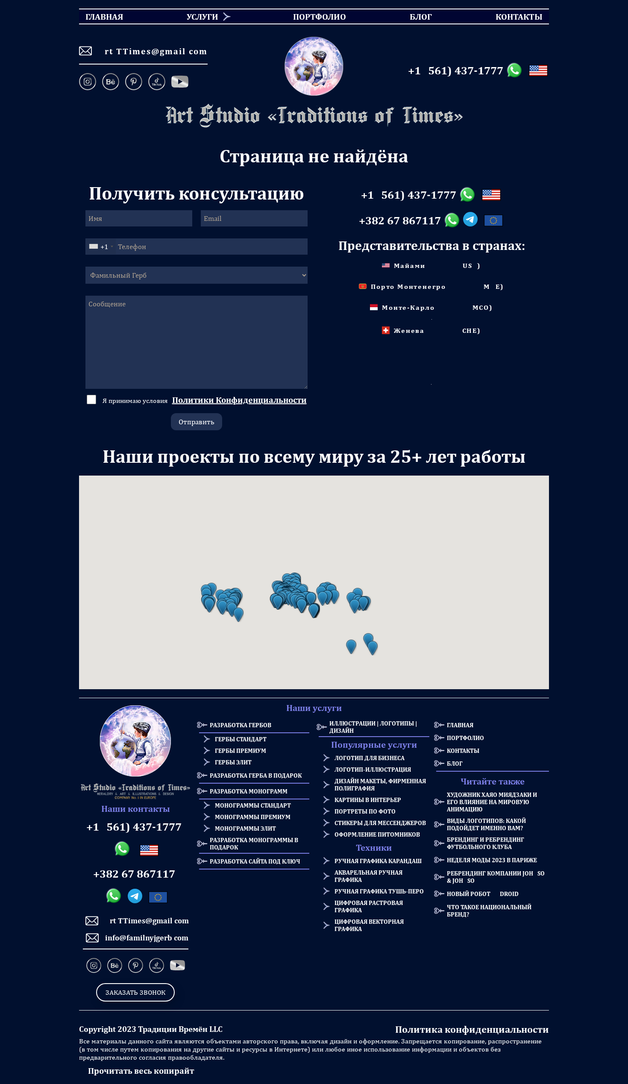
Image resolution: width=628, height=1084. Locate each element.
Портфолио (465, 737)
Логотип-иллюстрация (373, 769)
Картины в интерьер (368, 799)
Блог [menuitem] (413, 16)
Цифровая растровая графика (369, 906)
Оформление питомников (377, 834)
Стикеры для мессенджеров (380, 822)
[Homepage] (314, 116)
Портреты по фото (365, 811)
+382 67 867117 (400, 220)
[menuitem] (199, 16)
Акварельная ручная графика (368, 876)
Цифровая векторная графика (369, 925)
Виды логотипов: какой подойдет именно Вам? (486, 824)
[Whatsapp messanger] (515, 70)
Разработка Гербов (240, 725)
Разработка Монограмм (249, 791)
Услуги (202, 16)
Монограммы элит (245, 828)
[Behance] (110, 82)
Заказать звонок (135, 992)
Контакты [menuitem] (514, 16)
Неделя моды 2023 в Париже (492, 860)
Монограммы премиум (253, 816)
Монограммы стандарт (253, 805)
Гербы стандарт (241, 739)
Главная (460, 725)
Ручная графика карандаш (378, 860)
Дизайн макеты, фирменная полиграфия (380, 784)
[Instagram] (89, 82)
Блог (455, 763)
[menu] (314, 16)
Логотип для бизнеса (370, 757)
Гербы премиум (240, 750)
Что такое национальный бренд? (489, 910)
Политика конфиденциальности (472, 1029)
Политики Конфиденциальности (239, 400)
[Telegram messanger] (472, 220)
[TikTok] (156, 82)
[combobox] (101, 246)
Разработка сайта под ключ (255, 861)
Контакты (463, 750)
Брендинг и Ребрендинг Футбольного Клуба (485, 843)
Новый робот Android (483, 893)
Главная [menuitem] (96, 16)
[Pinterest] (133, 82)
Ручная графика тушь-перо (379, 891)
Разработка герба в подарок (256, 775)
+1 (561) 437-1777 (455, 70)
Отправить (196, 421)
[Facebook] (179, 82)
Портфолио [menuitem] (312, 16)
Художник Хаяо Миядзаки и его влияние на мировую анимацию (492, 802)
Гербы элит (233, 762)
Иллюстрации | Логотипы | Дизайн (373, 727)
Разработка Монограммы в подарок (254, 843)
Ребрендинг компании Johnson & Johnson (498, 877)
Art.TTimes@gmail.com (153, 51)
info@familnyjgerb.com (146, 937)
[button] (209, 605)
